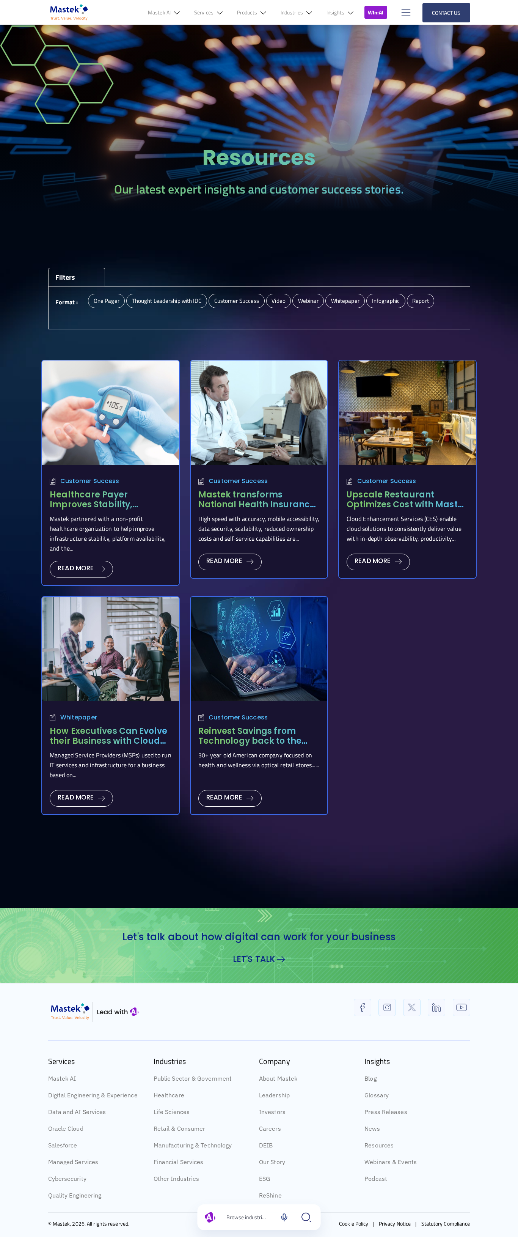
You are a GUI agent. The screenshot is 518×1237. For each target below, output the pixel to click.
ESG (264, 1178)
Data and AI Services (77, 1112)
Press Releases (385, 1112)
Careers (270, 1128)
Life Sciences (172, 1112)
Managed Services (73, 1162)
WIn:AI (376, 12)
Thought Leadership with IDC (167, 300)
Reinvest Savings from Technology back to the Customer (249, 741)
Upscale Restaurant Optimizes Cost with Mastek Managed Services (407, 505)
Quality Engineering (75, 1195)
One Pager (106, 300)
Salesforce (62, 1145)
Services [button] (204, 12)
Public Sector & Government (193, 1078)
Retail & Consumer (180, 1128)
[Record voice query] (284, 1217)
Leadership (274, 1095)
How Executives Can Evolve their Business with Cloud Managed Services (108, 741)
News (372, 1128)
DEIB (266, 1145)
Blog (370, 1078)
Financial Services (179, 1162)
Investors (272, 1112)
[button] (405, 12)
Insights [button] (335, 12)
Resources (379, 1145)
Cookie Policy (353, 1224)
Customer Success (236, 300)
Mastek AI (62, 1078)
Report (420, 300)
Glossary (376, 1095)
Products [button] (247, 12)
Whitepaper (345, 300)
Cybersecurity (67, 1178)
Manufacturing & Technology (193, 1145)
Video (279, 300)
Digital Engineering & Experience (93, 1095)
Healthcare (169, 1095)
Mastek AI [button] (160, 12)
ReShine (270, 1195)
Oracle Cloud (65, 1128)
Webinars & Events (390, 1162)
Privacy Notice (395, 1224)
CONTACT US (446, 13)
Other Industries (176, 1178)
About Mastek (278, 1078)
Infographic (386, 300)
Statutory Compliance (445, 1224)
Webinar (308, 300)
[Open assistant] (306, 1217)
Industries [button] (292, 12)
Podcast (375, 1178)
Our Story (272, 1162)
